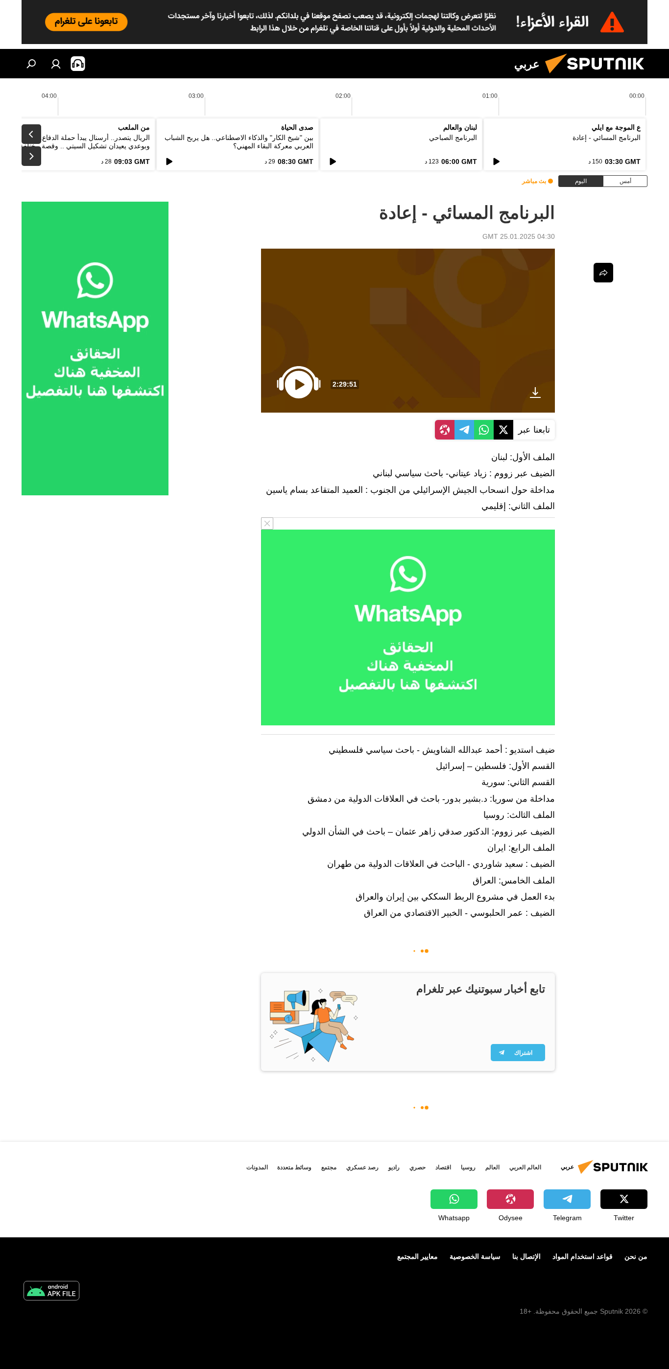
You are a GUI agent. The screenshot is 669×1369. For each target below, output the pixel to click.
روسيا (468, 1167)
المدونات (257, 1167)
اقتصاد (443, 1167)
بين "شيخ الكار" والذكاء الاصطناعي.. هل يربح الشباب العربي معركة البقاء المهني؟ (239, 142)
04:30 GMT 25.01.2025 (518, 236)
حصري (417, 1167)
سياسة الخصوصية (475, 1256)
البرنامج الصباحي (453, 137)
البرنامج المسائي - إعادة (607, 137)
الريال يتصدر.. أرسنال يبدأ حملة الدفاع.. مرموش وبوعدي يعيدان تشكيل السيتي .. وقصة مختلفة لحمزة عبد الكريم (75, 146)
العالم (492, 1167)
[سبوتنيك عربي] (598, 76)
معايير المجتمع (417, 1256)
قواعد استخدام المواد (582, 1256)
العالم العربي (525, 1167)
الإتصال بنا (526, 1256)
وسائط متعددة (294, 1167)
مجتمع (328, 1167)
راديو (394, 1167)
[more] (603, 272)
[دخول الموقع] (56, 63)
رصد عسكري (362, 1167)
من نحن (635, 1256)
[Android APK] (51, 1292)
